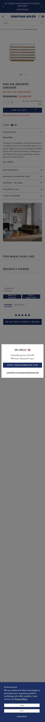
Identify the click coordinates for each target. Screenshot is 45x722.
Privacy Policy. (21, 699)
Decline (22, 711)
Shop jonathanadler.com (22, 365)
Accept (22, 705)
